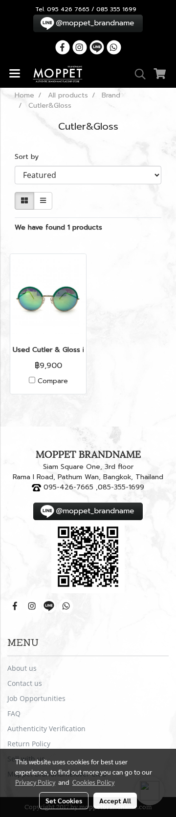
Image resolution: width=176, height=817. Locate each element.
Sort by (30, 157)
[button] (137, 74)
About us (22, 668)
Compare (53, 381)
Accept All (115, 800)
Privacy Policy (35, 782)
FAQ (14, 713)
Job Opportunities (36, 698)
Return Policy (28, 743)
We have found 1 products (58, 227)
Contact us (24, 683)
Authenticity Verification (46, 728)
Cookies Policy (93, 782)
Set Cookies (63, 800)
